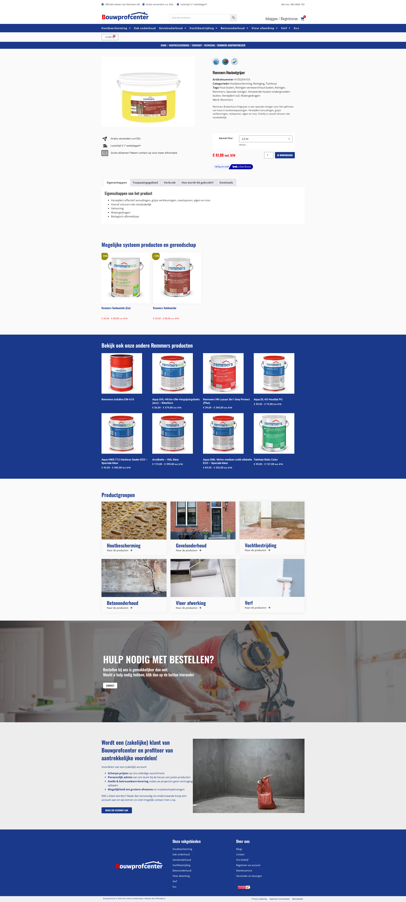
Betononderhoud (233, 28)
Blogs (239, 849)
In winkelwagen (285, 155)
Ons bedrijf (242, 859)
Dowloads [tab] (226, 182)
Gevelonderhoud (171, 28)
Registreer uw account (248, 865)
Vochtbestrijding (202, 28)
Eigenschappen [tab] (117, 182)
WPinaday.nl (160, 899)
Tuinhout (197, 45)
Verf (284, 28)
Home (164, 45)
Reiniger (280, 87)
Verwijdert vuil (230, 95)
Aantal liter (226, 138)
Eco (296, 28)
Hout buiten (226, 87)
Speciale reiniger (236, 91)
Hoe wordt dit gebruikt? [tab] (198, 182)
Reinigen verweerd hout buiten (254, 87)
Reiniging (209, 45)
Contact (240, 854)
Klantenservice (244, 870)
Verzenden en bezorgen (249, 875)
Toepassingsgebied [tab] (145, 182)
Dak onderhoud (145, 28)
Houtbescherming (114, 28)
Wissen (242, 144)
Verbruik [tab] (170, 182)
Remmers (219, 91)
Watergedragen (250, 95)
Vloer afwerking (263, 28)
